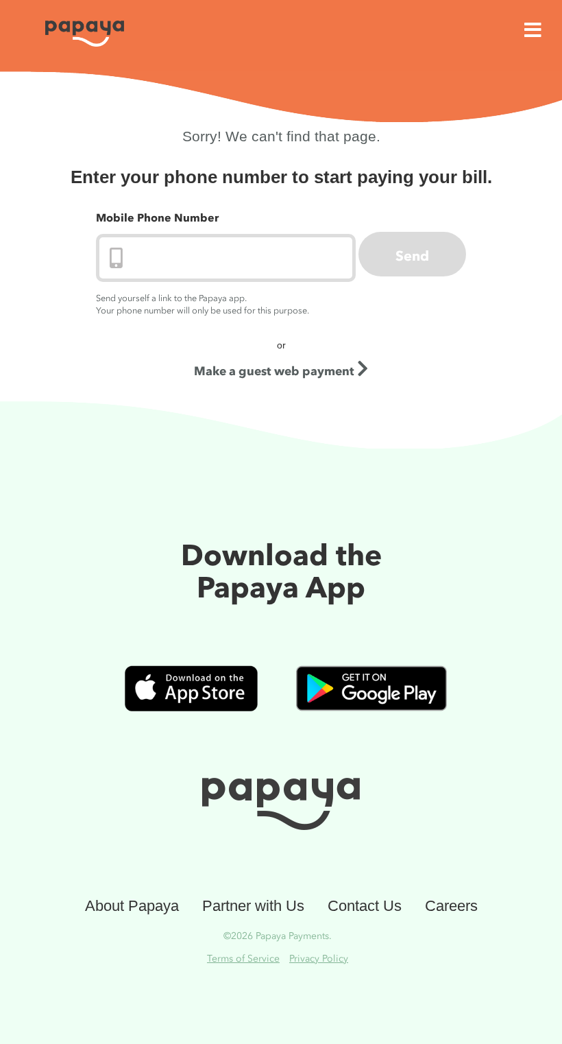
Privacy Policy (318, 958)
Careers (451, 905)
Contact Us (365, 905)
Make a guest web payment (275, 371)
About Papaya (132, 905)
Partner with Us (253, 905)
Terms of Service (243, 958)
